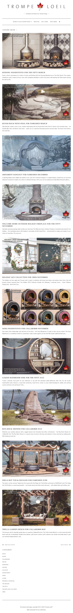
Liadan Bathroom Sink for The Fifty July (23, 378)
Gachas (4, 567)
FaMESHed (5, 564)
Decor (4, 561)
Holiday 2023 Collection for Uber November (25, 277)
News (4, 575)
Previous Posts (10, 544)
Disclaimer (53, 21)
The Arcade (5, 583)
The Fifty (5, 586)
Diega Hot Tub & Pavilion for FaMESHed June (24, 480)
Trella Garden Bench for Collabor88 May (24, 529)
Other (4, 578)
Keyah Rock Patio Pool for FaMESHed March (24, 123)
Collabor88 (6, 559)
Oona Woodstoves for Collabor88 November (25, 329)
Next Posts (64, 544)
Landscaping (6, 572)
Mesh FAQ (36, 21)
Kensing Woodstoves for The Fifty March (23, 72)
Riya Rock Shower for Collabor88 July (22, 429)
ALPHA (4, 556)
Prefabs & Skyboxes (8, 581)
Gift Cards (44, 21)
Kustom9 (5, 570)
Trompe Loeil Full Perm (9, 589)
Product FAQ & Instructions (22, 21)
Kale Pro (35, 610)
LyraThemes (42, 610)
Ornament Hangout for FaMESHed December (25, 175)
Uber (3, 591)
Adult (4, 553)
